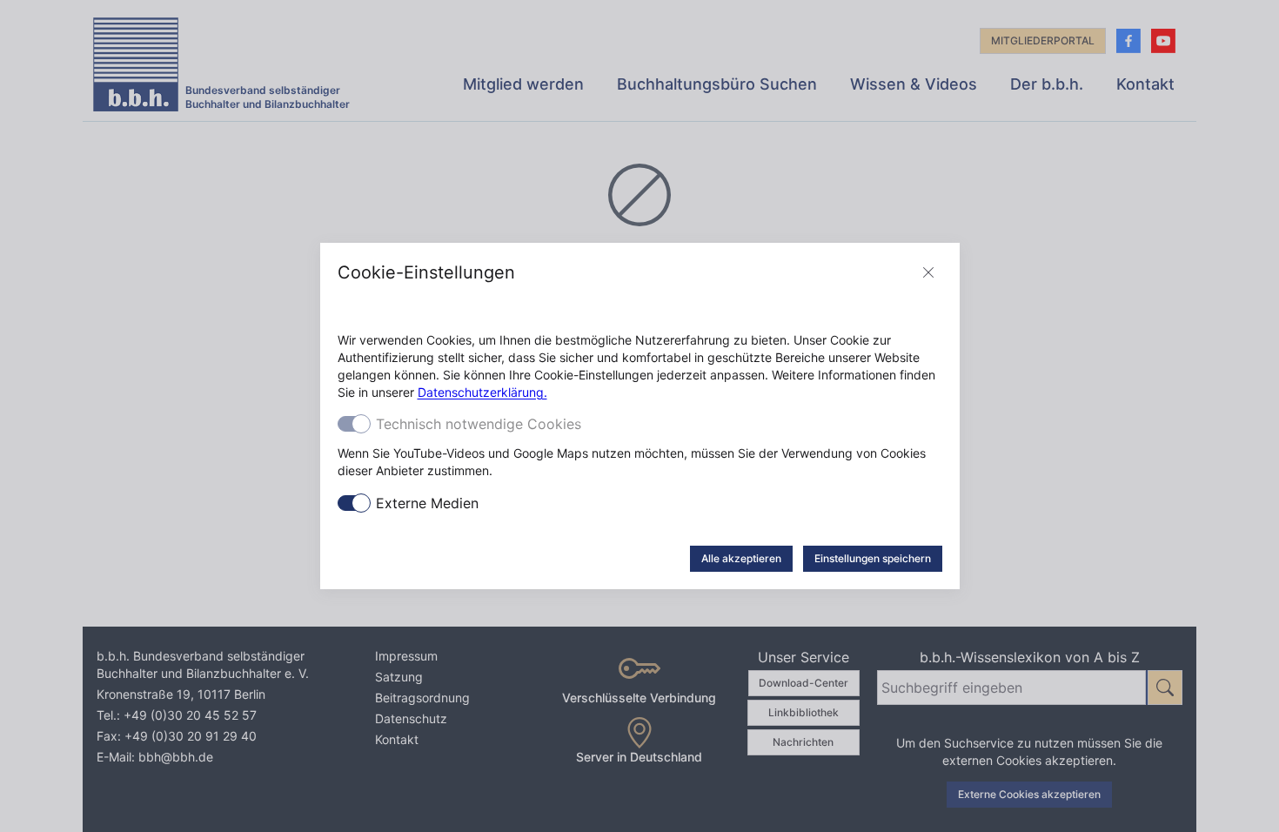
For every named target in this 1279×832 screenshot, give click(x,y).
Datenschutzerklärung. (482, 392)
